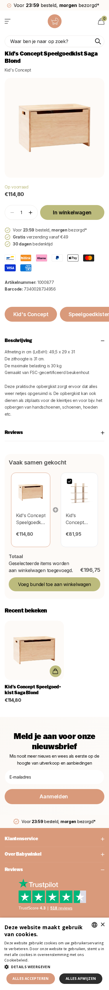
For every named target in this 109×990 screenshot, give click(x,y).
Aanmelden (54, 796)
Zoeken (98, 41)
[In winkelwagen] (55, 671)
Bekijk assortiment (8, 21)
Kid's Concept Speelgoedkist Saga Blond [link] (30, 519)
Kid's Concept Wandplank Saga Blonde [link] (79, 519)
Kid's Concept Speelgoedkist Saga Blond (33, 690)
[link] (30, 492)
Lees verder (39, 960)
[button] (30, 212)
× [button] (102, 925)
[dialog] (54, 954)
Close (54, 839)
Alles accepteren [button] (30, 978)
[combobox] (94, 925)
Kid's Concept (18, 69)
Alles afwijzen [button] (81, 978)
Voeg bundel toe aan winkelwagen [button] (54, 584)
